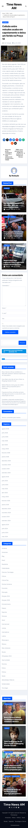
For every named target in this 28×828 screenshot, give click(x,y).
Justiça (4, 628)
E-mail (4, 313)
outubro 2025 (6, 468)
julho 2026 (5, 433)
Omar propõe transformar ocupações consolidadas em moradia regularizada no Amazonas (13, 235)
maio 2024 (5, 536)
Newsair (22, 813)
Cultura (4, 576)
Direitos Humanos (7, 584)
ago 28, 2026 (16, 209)
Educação (4, 592)
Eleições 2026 (6, 600)
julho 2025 (5, 480)
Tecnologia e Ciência (20, 821)
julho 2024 (5, 528)
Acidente (5, 22)
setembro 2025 (6, 472)
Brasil (3, 560)
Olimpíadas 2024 (7, 656)
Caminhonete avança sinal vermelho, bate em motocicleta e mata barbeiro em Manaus (14, 206)
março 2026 (5, 449)
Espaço (4, 608)
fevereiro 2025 (6, 500)
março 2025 (5, 496)
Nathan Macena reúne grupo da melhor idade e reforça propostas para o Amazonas (13, 386)
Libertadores (5, 632)
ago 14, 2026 (16, 266)
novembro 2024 (6, 512)
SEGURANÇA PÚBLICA (8, 680)
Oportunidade (6, 660)
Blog (3, 556)
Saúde (3, 676)
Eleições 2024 (6, 596)
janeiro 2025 (5, 504)
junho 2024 (5, 532)
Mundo (4, 652)
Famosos (4, 616)
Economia (4, 588)
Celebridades (5, 568)
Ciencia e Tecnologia (7, 572)
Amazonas (5, 552)
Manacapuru (5, 640)
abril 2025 (5, 492)
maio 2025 (5, 488)
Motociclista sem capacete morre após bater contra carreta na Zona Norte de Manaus (14, 263)
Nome (4, 308)
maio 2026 (5, 441)
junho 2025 (5, 484)
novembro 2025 (6, 465)
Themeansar (14, 815)
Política (13, 217)
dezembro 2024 (6, 508)
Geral (3, 620)
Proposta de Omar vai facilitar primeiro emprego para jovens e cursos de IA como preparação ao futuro (13, 393)
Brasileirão (5, 564)
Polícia (4, 668)
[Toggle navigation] (2, 6)
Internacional (5, 624)
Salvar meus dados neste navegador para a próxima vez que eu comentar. (13, 327)
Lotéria (4, 636)
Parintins (4, 664)
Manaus (4, 644)
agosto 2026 (5, 429)
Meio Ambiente (6, 648)
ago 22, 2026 (16, 238)
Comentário (5, 285)
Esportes (4, 612)
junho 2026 (5, 437)
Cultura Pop (5, 580)
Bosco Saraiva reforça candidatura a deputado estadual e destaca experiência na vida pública (13, 373)
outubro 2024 (6, 516)
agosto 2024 (5, 524)
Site (3, 318)
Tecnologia (5, 688)
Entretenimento (6, 604)
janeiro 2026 (5, 457)
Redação (9, 43)
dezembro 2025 (6, 461)
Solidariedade (6, 684)
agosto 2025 (5, 476)
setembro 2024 (6, 520)
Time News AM (14, 6)
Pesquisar (22, 343)
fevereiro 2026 (6, 453)
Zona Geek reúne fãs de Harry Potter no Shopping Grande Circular (13, 380)
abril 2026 (5, 445)
